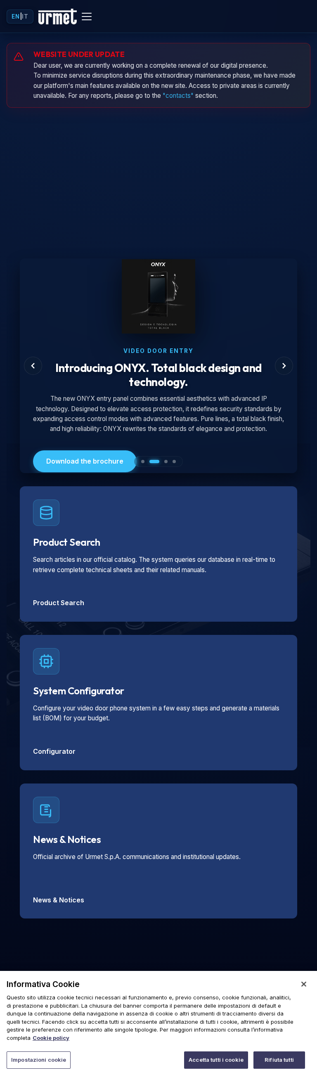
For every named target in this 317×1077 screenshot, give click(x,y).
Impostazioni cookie (38, 1059)
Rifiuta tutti (279, 1059)
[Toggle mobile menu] (87, 16)
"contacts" (178, 95)
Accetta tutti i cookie (216, 1059)
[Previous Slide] (33, 366)
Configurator (54, 751)
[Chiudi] (304, 984)
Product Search (58, 603)
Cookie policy (51, 1037)
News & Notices (58, 900)
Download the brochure (84, 461)
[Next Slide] (284, 366)
